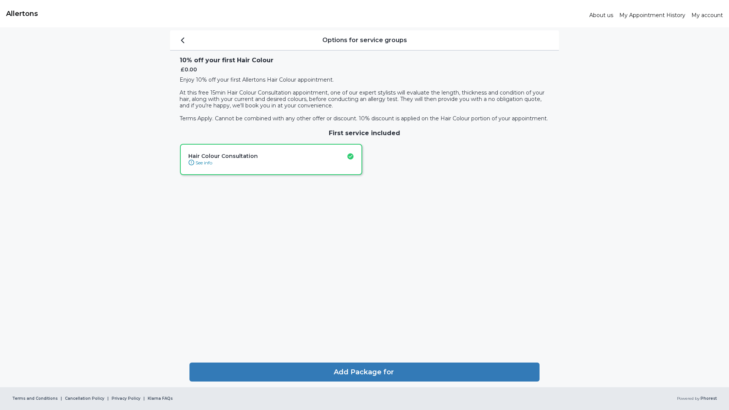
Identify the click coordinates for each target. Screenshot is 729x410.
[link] (294, 13)
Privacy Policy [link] (126, 398)
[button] (364, 372)
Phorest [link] (709, 398)
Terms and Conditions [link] (35, 398)
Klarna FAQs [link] (160, 398)
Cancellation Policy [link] (84, 398)
